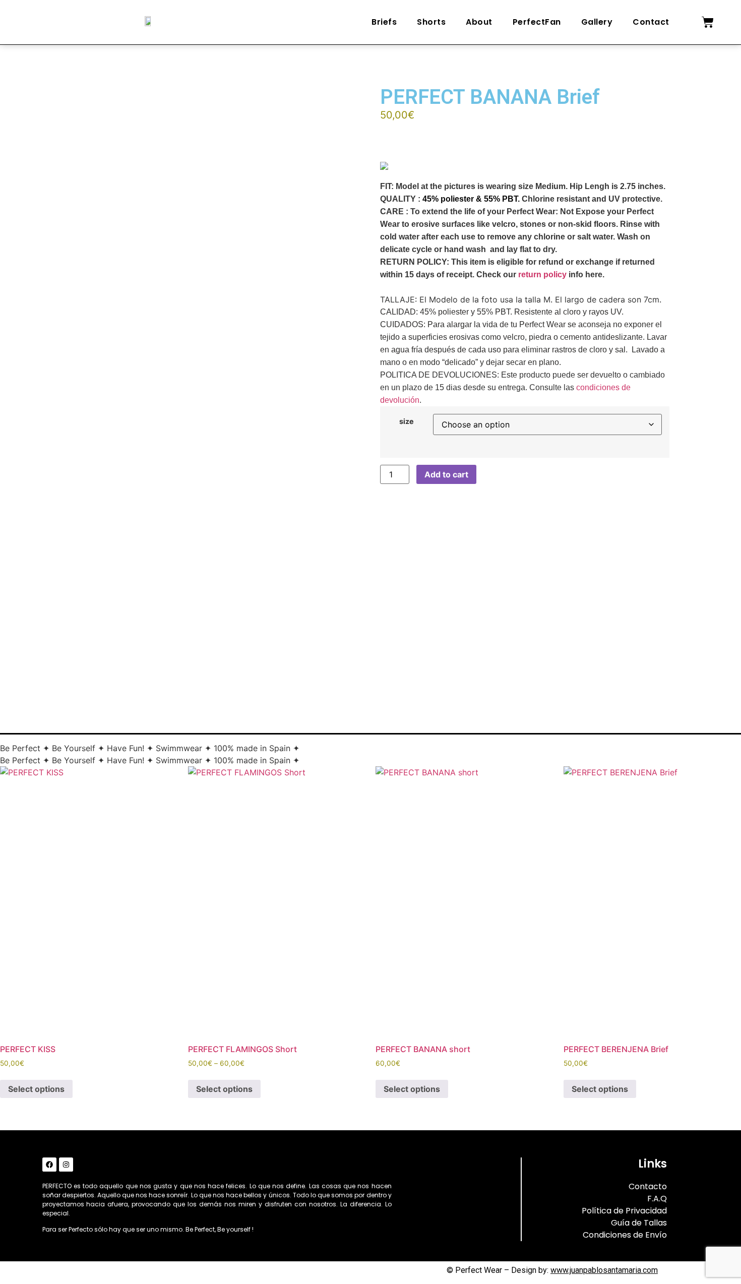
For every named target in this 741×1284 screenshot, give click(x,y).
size (406, 421)
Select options (36, 1089)
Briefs (384, 22)
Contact (651, 22)
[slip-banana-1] (216, 598)
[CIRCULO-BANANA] (120, 598)
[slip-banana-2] (312, 598)
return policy (542, 274)
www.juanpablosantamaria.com (604, 1270)
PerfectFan (537, 22)
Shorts (431, 22)
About (479, 22)
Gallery (597, 22)
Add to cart (446, 474)
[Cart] (708, 22)
